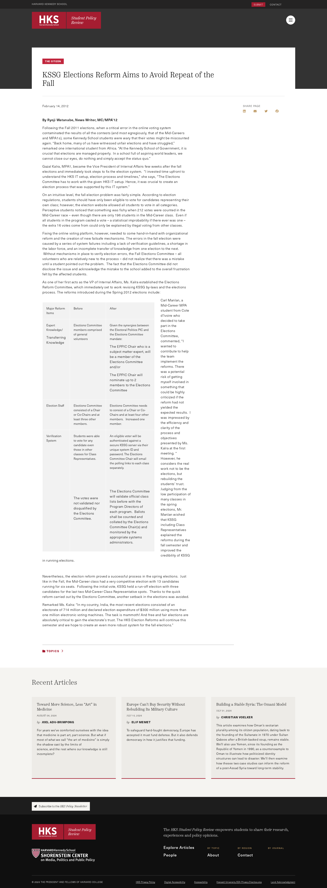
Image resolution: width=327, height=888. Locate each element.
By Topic (213, 848)
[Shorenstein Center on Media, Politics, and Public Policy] (98, 855)
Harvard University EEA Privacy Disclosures (239, 881)
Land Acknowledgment (283, 881)
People (170, 855)
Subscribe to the (62, 806)
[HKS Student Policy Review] (66, 20)
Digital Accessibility (174, 881)
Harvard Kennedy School (49, 3)
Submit (258, 4)
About (213, 855)
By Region (245, 848)
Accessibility (200, 881)
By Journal (276, 848)
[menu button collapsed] (290, 20)
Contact (276, 4)
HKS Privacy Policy (145, 881)
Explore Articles (179, 847)
